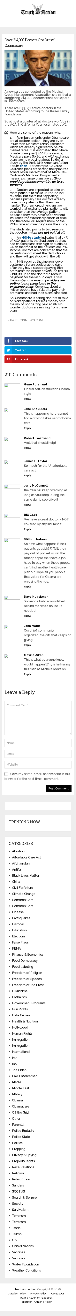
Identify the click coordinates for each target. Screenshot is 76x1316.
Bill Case (30, 515)
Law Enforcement (25, 1076)
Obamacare (20, 1106)
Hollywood (20, 1027)
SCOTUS (18, 1191)
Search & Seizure (24, 1197)
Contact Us (57, 1293)
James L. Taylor (35, 461)
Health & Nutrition (25, 1021)
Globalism (19, 997)
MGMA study (31, 237)
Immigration (20, 1039)
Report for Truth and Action (36, 1301)
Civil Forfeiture (22, 888)
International (21, 1052)
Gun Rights (20, 1009)
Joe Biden (19, 1070)
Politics (17, 1143)
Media (16, 1082)
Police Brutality (23, 1131)
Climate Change (23, 894)
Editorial (18, 924)
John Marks (32, 626)
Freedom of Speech (27, 979)
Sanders (18, 1185)
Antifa (16, 869)
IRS (14, 1064)
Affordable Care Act (26, 857)
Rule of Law (21, 1179)
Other (16, 1118)
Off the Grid (20, 1112)
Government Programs (29, 1003)
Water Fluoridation (25, 1264)
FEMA (16, 948)
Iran (14, 1058)
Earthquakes (21, 918)
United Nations (23, 1246)
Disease (18, 912)
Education (19, 930)
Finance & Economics (27, 954)
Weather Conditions (26, 1270)
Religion (18, 1173)
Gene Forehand (35, 384)
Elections (19, 936)
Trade (16, 1228)
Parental (18, 1125)
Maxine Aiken (33, 655)
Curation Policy (17, 1293)
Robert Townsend (37, 438)
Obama (17, 1100)
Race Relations (23, 1167)
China (16, 882)
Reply (27, 399)
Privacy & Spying (24, 1155)
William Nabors (35, 539)
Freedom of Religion (27, 973)
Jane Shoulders (35, 409)
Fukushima (19, 991)
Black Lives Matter (25, 875)
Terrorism (19, 1216)
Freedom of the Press (28, 985)
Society (17, 1203)
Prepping (18, 1149)
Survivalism (20, 1210)
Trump (17, 1234)
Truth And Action (25, 1289)
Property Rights (23, 1161)
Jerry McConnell (36, 485)
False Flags (20, 942)
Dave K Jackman (36, 596)
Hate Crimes (21, 1015)
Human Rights (22, 1033)
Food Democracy (25, 961)
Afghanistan (21, 863)
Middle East (20, 1088)
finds (23, 166)
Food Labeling (22, 967)
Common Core (23, 900)
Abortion (18, 851)
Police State (21, 1137)
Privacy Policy (38, 1293)
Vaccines (18, 1252)
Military (17, 1094)
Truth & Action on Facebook (35, 1297)
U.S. (15, 1240)
